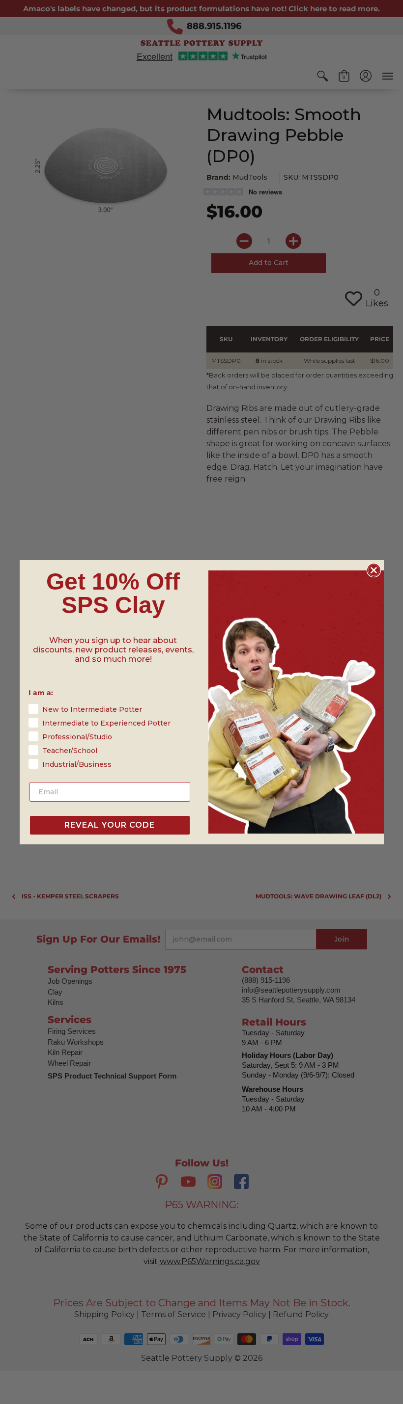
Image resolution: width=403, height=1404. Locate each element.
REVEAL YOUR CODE (109, 825)
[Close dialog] (374, 570)
